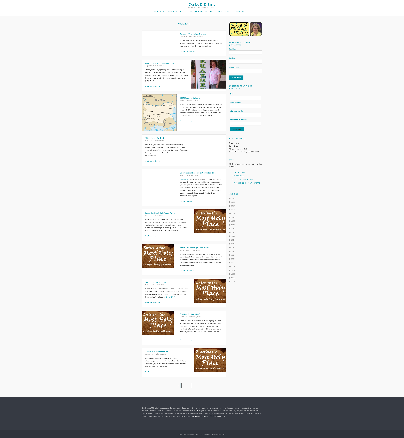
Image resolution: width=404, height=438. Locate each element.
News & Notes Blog (176, 11)
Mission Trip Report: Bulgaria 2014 (159, 63)
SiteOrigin (222, 434)
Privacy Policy (205, 434)
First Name (233, 49)
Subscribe (237, 129)
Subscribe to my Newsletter (200, 11)
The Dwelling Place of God (156, 352)
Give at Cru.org (223, 11)
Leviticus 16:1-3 (169, 297)
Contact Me (239, 11)
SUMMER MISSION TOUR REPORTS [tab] (246, 183)
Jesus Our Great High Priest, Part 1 (194, 248)
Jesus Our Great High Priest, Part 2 (160, 213)
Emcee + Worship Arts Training (193, 34)
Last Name (232, 58)
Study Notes (159, 215)
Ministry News (198, 36)
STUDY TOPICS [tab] (238, 176)
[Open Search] (250, 12)
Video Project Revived (154, 138)
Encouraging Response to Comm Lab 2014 (198, 173)
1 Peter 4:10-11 (185, 179)
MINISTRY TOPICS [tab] (239, 172)
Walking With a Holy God (155, 282)
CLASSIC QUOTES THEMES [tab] (243, 179)
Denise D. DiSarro (202, 4)
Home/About (159, 11)
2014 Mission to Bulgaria (190, 98)
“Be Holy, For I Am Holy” (190, 314)
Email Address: (234, 67)
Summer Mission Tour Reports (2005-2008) (244, 152)
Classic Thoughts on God (238, 149)
